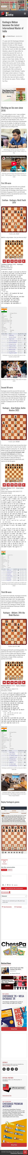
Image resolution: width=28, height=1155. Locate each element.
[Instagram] (16, 1069)
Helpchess (20, 1153)
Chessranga (13, 1153)
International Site (6, 1095)
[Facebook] (12, 1069)
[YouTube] (8, 1069)
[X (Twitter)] (4, 1069)
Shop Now (14, 1029)
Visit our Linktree (6, 1065)
